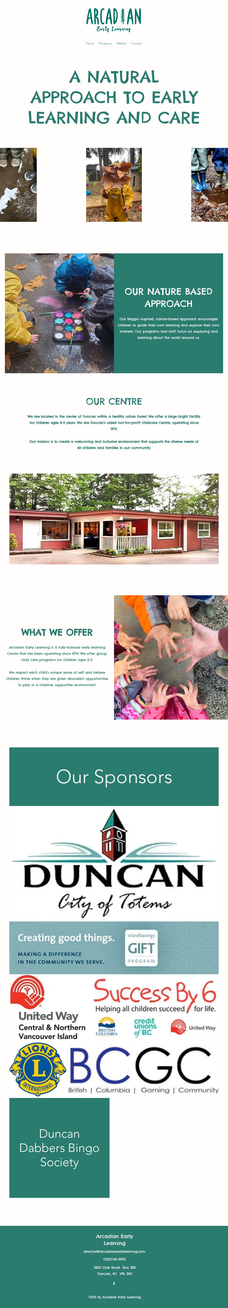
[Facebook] (114, 1283)
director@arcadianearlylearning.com (114, 1251)
